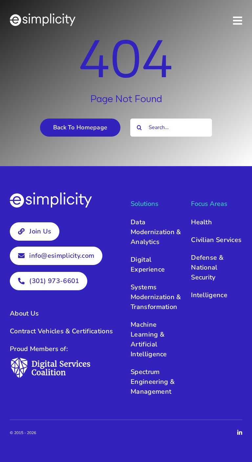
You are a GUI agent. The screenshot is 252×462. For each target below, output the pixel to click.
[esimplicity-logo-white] (42, 16)
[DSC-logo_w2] (51, 359)
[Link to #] (237, 20)
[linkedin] (239, 432)
